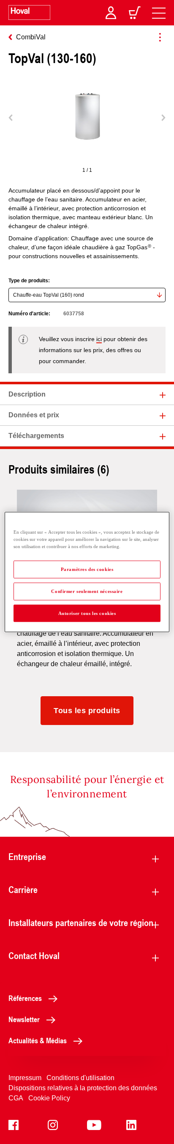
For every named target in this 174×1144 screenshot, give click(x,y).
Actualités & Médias (37, 1040)
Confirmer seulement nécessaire (86, 590)
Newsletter (24, 1019)
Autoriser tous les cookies (87, 612)
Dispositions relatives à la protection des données (82, 1088)
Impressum (24, 1077)
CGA (15, 1098)
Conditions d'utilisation (80, 1077)
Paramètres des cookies (87, 568)
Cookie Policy (49, 1098)
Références (25, 997)
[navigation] (158, 12)
